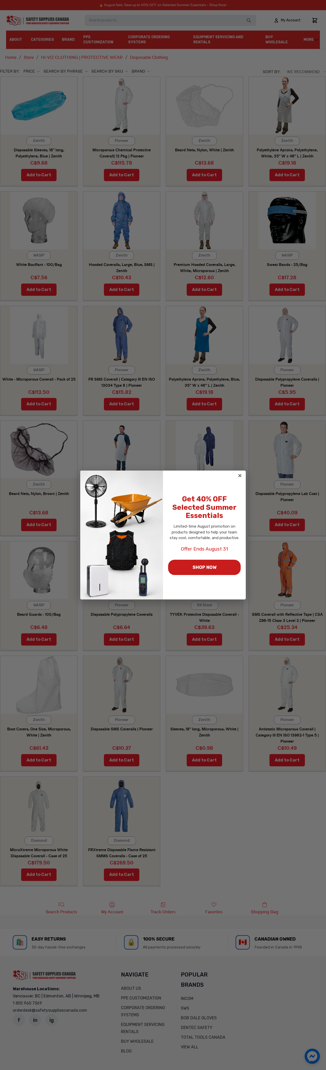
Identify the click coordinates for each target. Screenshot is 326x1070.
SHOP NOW (204, 567)
